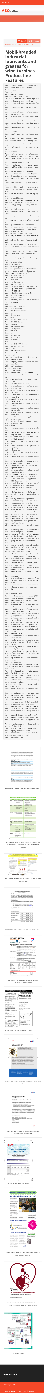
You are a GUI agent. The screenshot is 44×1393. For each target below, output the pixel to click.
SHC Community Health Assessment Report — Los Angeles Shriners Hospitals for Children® (23, 1304)
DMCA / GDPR (22, 1391)
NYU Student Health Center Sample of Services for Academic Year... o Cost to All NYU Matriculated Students (23, 845)
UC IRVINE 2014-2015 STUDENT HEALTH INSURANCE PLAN (22, 929)
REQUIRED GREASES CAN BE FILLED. (18, 1184)
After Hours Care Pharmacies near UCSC (18, 1031)
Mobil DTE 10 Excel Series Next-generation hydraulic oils (23, 1082)
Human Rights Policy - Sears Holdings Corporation (22, 788)
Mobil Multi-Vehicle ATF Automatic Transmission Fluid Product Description (23, 1132)
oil (32, 44)
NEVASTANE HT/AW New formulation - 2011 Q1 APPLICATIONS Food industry (23, 982)
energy (26, 44)
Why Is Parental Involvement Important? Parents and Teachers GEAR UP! (23, 1254)
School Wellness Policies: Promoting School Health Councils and (23, 880)
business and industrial (13, 44)
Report (23, 41)
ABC (10, 10)
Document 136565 (18, 1353)
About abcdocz (9, 1391)
